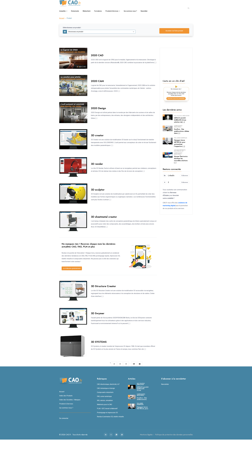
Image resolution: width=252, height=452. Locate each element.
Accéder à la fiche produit (174, 31)
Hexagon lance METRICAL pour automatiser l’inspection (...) (179, 143)
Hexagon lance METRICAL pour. (142, 408)
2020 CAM (97, 81)
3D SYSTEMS (99, 342)
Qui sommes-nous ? (130, 11)
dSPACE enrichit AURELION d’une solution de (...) (180, 120)
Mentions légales (146, 434)
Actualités (62, 11)
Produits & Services (112, 11)
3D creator (97, 135)
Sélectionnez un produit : (72, 28)
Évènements (75, 11)
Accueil (61, 18)
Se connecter (63, 418)
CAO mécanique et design (106, 388)
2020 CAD (97, 55)
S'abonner (184, 175)
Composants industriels (178, 126)
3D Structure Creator (103, 286)
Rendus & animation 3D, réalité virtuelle (110, 417)
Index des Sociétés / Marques (69, 400)
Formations (98, 11)
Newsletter (144, 11)
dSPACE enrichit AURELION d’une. (143, 388)
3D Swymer (97, 313)
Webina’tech (86, 11)
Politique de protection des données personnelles (174, 434)
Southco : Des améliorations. (142, 399)
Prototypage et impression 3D (107, 413)
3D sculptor (98, 190)
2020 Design (98, 108)
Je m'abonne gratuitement (72, 268)
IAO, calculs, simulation (181, 115)
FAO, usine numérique (180, 137)
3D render (97, 164)
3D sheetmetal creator (104, 217)
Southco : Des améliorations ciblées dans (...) (181, 131)
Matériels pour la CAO (104, 404)
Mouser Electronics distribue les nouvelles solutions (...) (181, 159)
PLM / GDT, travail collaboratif (107, 408)
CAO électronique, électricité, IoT (180, 150)
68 (134, 364)
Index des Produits (65, 396)
